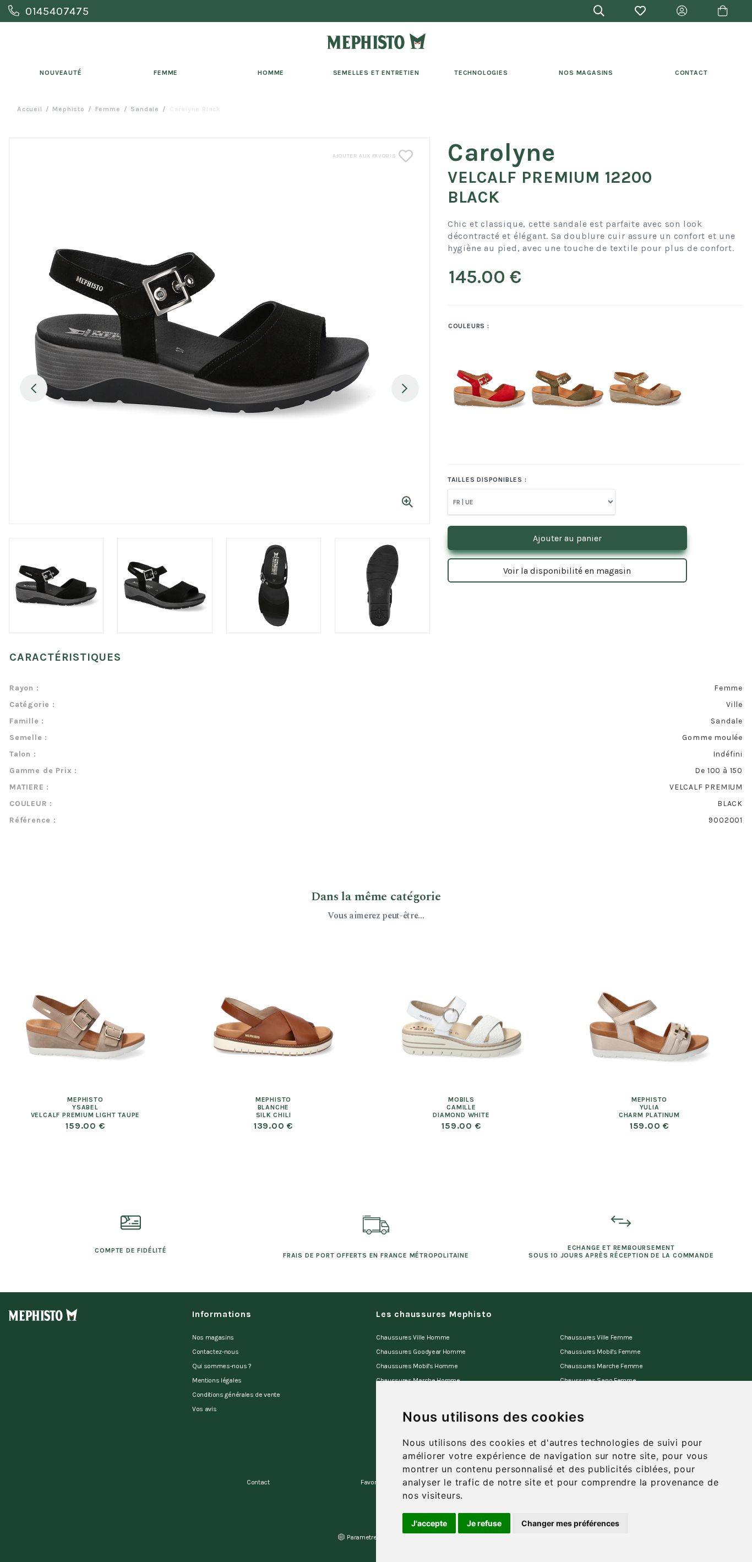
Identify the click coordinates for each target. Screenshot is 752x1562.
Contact (691, 73)
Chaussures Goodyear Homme (421, 1352)
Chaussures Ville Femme (596, 1337)
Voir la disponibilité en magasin (567, 570)
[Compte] (681, 11)
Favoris (371, 1482)
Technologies (481, 73)
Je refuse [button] (484, 1523)
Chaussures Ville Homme (413, 1337)
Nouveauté (60, 73)
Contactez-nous (215, 1352)
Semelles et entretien (376, 73)
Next (405, 388)
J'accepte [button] (429, 1523)
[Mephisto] (376, 41)
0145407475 (57, 11)
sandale (144, 109)
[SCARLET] (478, 388)
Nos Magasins (586, 73)
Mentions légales (217, 1380)
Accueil (29, 109)
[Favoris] (640, 11)
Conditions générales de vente (236, 1394)
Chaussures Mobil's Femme (600, 1352)
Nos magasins (213, 1337)
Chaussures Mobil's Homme (416, 1366)
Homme (271, 73)
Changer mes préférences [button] (570, 1523)
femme (108, 109)
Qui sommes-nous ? (222, 1366)
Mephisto (68, 109)
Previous (33, 388)
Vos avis (204, 1409)
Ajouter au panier (567, 538)
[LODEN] (556, 388)
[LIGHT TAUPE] (634, 388)
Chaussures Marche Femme (601, 1366)
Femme (166, 73)
